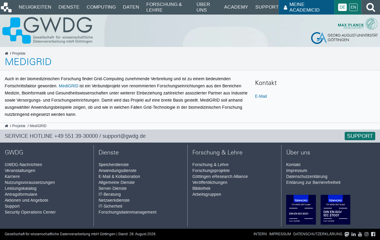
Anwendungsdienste (118, 170)
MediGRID (68, 85)
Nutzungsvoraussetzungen (30, 182)
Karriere (12, 176)
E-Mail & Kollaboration (119, 176)
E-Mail (261, 96)
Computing (101, 7)
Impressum (296, 170)
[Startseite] (6, 11)
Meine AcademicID (304, 7)
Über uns (203, 7)
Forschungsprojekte (211, 170)
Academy (236, 7)
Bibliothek (201, 188)
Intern (260, 234)
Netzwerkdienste (114, 200)
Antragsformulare (21, 194)
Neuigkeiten (35, 7)
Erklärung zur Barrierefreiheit (313, 182)
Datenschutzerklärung (306, 176)
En (353, 7)
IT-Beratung (110, 194)
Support (267, 7)
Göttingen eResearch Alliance (220, 176)
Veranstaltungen (20, 170)
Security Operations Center (30, 212)
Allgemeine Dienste (117, 182)
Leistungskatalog (21, 188)
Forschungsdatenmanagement (127, 212)
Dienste (69, 7)
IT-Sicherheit (110, 206)
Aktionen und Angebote (26, 200)
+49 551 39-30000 (76, 136)
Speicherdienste (114, 164)
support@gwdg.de (124, 136)
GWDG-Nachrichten (23, 164)
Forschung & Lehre (164, 7)
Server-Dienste (113, 188)
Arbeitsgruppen (206, 194)
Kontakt (293, 164)
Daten (131, 7)
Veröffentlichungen (209, 182)
